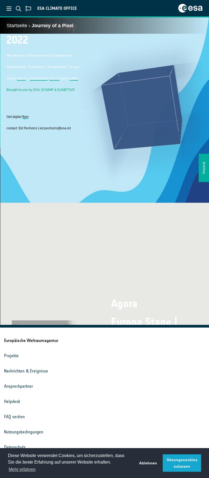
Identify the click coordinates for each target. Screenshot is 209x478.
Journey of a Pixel (52, 25)
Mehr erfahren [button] (22, 469)
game (74, 78)
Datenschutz (15, 447)
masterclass (39, 78)
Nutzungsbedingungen (23, 431)
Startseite (17, 25)
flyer (25, 117)
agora (21, 78)
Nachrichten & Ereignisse (26, 371)
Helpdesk (12, 401)
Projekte (11, 355)
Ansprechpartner (18, 386)
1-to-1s (54, 78)
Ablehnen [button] (148, 463)
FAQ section (14, 416)
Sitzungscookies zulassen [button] (182, 463)
